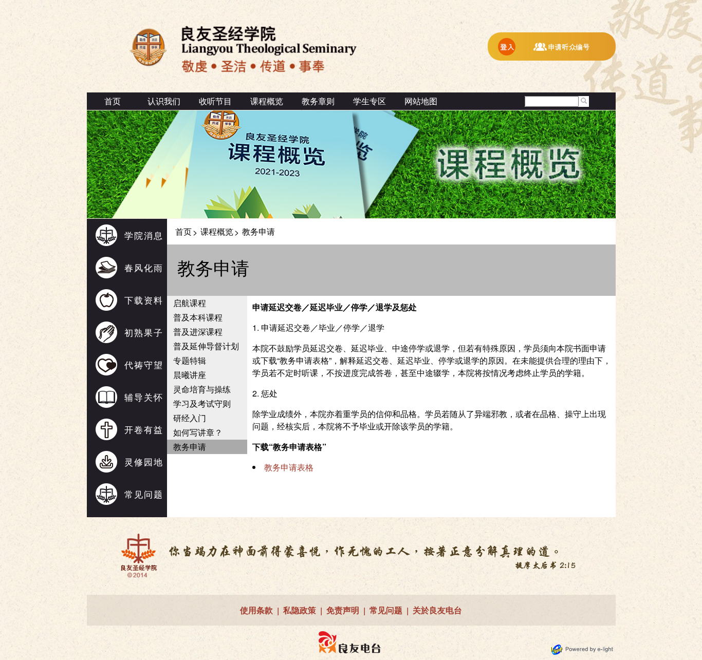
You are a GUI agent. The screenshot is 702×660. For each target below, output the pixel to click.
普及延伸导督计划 (206, 346)
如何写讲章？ (198, 432)
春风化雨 (143, 267)
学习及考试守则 (202, 403)
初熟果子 (143, 332)
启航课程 (189, 303)
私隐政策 (299, 610)
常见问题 (143, 493)
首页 (112, 101)
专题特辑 (189, 360)
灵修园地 (143, 461)
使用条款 (256, 610)
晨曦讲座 (189, 375)
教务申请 (189, 446)
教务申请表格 (288, 467)
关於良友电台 (437, 610)
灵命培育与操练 (202, 389)
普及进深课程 (198, 331)
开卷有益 (143, 429)
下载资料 (143, 299)
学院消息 (143, 235)
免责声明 (342, 610)
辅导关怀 (143, 396)
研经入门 (189, 418)
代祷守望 (143, 364)
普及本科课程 (198, 317)
